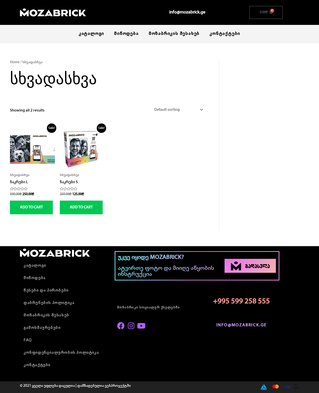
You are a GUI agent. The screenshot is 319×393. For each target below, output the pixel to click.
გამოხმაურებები (42, 328)
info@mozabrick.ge (187, 12)
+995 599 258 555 (241, 301)
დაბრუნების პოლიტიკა (49, 303)
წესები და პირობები (46, 290)
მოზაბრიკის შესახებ (174, 34)
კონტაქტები (225, 34)
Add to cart (31, 207)
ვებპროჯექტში (118, 386)
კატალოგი (91, 34)
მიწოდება (126, 34)
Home (15, 62)
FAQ (28, 340)
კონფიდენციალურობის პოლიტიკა (61, 353)
